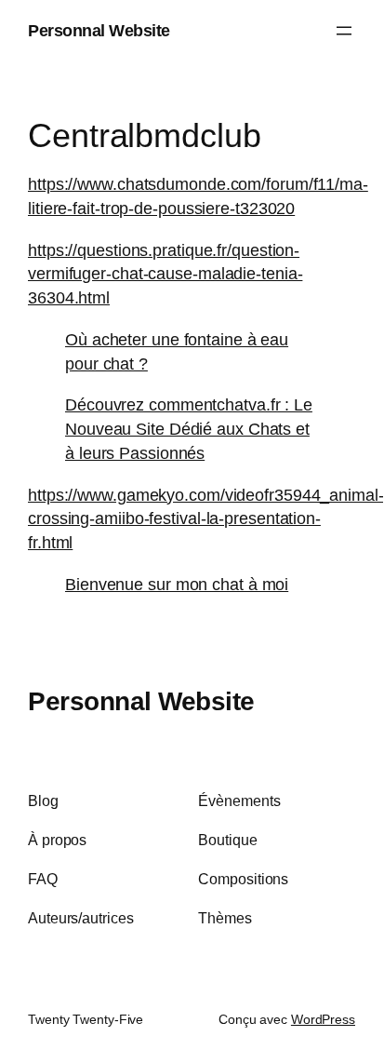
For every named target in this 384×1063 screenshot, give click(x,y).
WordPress (323, 1019)
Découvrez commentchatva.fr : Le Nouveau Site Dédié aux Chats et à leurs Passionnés (188, 428)
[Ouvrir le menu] (344, 31)
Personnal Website (99, 30)
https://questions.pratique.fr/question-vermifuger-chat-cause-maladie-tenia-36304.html (165, 273)
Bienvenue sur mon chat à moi (176, 584)
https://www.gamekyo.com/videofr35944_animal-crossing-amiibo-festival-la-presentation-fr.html (206, 518)
